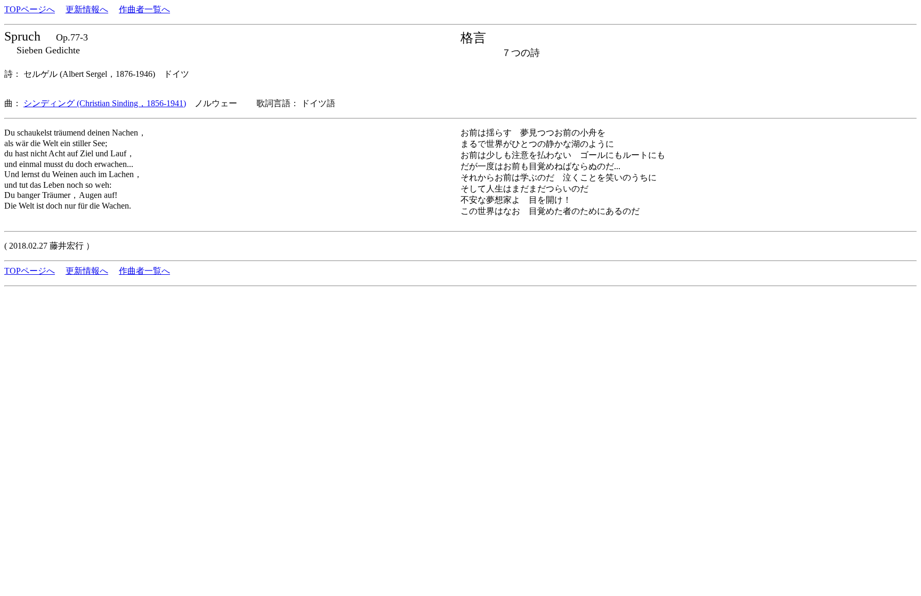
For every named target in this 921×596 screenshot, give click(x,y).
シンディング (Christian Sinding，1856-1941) (104, 103)
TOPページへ (29, 9)
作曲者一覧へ (144, 9)
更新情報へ (87, 9)
